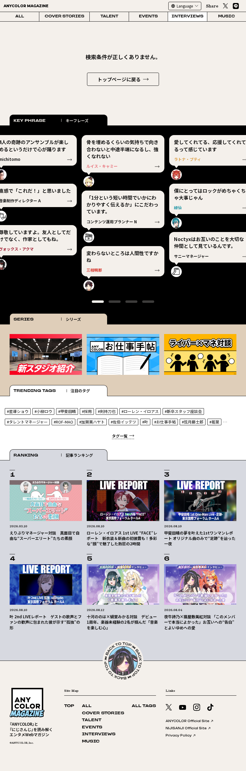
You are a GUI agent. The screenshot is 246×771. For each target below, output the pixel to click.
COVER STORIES (64, 16)
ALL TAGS (144, 706)
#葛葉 (214, 422)
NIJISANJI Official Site (186, 728)
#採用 (87, 411)
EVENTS (148, 16)
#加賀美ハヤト (92, 422)
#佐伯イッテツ (123, 422)
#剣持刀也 (107, 411)
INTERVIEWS (187, 16)
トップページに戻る (119, 79)
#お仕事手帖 (165, 422)
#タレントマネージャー (27, 422)
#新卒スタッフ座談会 (183, 411)
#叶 (145, 422)
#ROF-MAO (63, 422)
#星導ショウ (17, 411)
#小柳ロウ (43, 411)
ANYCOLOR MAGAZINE (26, 6)
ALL (19, 16)
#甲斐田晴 (67, 411)
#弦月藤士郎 (192, 422)
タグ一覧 (120, 436)
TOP (69, 706)
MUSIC (226, 16)
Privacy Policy (179, 735)
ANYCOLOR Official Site (187, 721)
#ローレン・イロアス (140, 411)
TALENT (109, 16)
